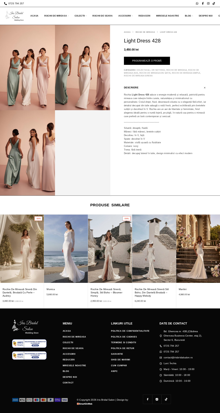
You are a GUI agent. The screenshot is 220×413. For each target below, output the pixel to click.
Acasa (34, 16)
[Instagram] (208, 3)
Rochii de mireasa (55, 16)
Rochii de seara (102, 16)
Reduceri (144, 16)
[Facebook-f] (203, 3)
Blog (188, 16)
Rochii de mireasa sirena (138, 76)
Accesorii (124, 16)
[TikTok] (166, 399)
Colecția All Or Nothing (151, 70)
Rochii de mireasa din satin (155, 73)
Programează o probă (147, 60)
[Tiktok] (214, 3)
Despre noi (206, 16)
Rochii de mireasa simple (186, 73)
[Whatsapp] (197, 3)
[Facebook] (147, 399)
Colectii (80, 16)
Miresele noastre (167, 16)
